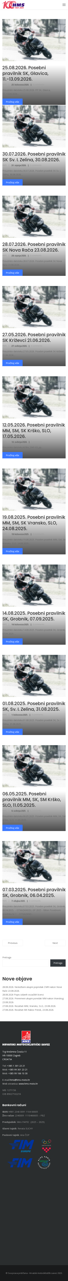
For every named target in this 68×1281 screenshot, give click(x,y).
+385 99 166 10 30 (18, 1073)
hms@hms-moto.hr (20, 1079)
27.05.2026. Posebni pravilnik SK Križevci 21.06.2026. (34, 338)
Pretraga (6, 957)
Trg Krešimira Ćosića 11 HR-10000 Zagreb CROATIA (14, 1055)
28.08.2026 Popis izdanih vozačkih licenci (23, 994)
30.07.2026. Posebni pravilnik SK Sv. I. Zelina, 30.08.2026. (33, 157)
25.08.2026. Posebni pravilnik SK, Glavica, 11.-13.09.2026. (25, 73)
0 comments (38, 84)
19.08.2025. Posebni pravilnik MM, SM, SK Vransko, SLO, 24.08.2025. (33, 523)
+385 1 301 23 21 (16, 1065)
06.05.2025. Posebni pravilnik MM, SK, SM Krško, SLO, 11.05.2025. (31, 799)
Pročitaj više (12, 182)
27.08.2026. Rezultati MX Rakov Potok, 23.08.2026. (28, 1009)
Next (55, 942)
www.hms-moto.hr (28, 1083)
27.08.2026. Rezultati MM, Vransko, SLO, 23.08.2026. (29, 1006)
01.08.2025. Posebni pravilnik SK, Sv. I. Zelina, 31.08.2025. (33, 706)
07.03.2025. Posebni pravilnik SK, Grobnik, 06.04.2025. (34, 893)
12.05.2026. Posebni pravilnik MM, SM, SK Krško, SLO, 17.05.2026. (33, 431)
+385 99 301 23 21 (18, 1069)
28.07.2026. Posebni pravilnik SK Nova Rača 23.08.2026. (33, 247)
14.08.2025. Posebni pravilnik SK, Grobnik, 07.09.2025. (33, 616)
